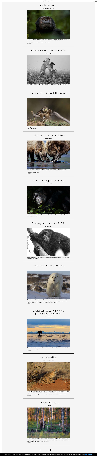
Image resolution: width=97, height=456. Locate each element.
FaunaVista (48, 1)
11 (52, 450)
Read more (29, 43)
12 (54, 450)
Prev (40, 450)
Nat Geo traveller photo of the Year (48, 50)
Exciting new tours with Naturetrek (48, 92)
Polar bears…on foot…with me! (49, 265)
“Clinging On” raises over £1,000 (48, 223)
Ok (86, 454)
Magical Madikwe (48, 357)
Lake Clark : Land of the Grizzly (49, 135)
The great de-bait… (48, 402)
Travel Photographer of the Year (48, 180)
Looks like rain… (48, 5)
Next (57, 450)
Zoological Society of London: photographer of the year (48, 312)
